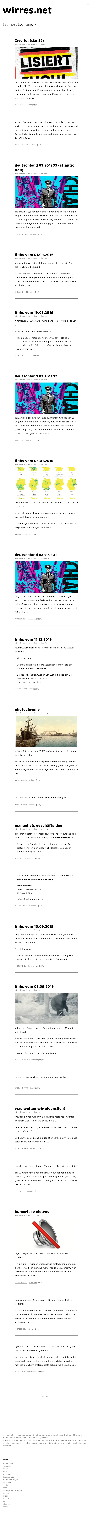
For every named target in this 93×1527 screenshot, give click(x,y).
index (5, 1471)
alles (5, 1488)
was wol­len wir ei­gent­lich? (40, 1108)
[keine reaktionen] (44, 44)
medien (6, 1493)
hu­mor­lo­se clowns (32, 1211)
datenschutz (8, 1477)
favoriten (32, 906)
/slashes (6, 1504)
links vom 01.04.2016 (34, 255)
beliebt (6, 1499)
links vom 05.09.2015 (34, 986)
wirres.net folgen (10, 1480)
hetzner (36, 1438)
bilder (5, 1496)
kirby (19, 1438)
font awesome (50, 1440)
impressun (7, 1474)
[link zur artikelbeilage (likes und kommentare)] (34, 105)
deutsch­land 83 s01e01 (36, 555)
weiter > (46, 1396)
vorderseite (8, 1463)
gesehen (44, 173)
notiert (32, 144)
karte (5, 1501)
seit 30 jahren (75, 1435)
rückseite (7, 1466)
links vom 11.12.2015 (33, 639)
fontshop (21, 1440)
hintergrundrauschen (12, 1490)
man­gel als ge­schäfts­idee (38, 825)
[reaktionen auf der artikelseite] (39, 1088)
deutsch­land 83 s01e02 (36, 376)
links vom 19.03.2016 (34, 312)
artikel (43, 713)
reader (6, 1485)
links (42, 258)
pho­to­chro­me (27, 709)
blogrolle (7, 1482)
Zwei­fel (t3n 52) (29, 40)
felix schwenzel (22, 1435)
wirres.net (33, 966)
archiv (5, 1469)
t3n (41, 44)
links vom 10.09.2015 (34, 926)
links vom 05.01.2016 (34, 461)
